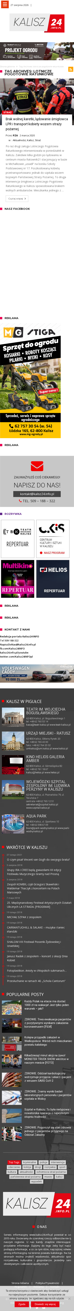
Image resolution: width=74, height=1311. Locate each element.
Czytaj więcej (15, 198)
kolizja (27, 1167)
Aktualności (19, 140)
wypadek (36, 1181)
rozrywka (50, 1167)
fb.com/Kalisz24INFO (12, 648)
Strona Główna (20, 1283)
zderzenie (14, 1167)
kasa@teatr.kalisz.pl (37, 724)
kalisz (59, 1176)
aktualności (26, 1172)
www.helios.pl (52, 772)
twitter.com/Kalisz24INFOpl (16, 656)
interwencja (58, 1162)
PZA (15, 135)
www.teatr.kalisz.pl (60, 724)
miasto (48, 1176)
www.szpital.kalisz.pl (38, 807)
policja (43, 1162)
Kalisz (30, 140)
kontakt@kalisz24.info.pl (37, 494)
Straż (7, 112)
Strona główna (7, 66)
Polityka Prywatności (47, 1283)
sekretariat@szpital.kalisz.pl (42, 804)
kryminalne (29, 1162)
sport (62, 1167)
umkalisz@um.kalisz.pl (39, 748)
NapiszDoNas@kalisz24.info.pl (18, 644)
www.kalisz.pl (60, 748)
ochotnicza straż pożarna (51, 1172)
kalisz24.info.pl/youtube (14, 652)
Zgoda (21, 1304)
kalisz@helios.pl (35, 772)
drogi (38, 1167)
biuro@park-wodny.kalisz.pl (41, 828)
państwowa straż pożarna (26, 1176)
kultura (12, 1172)
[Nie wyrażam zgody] (69, 1298)
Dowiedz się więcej (45, 1304)
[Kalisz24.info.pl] (36, 13)
